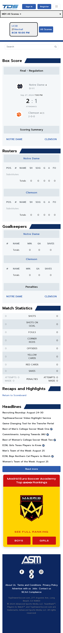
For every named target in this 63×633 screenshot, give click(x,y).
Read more (31, 469)
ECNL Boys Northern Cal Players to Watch (26, 456)
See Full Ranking (32, 531)
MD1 (4, 14)
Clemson (36, 113)
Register (44, 6)
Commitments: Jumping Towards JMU (24, 434)
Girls (44, 540)
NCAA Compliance (32, 592)
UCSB (15, 26)
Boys (19, 540)
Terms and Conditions (29, 585)
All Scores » (14, 14)
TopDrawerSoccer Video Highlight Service (26, 418)
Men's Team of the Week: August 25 (23, 450)
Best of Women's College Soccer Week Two (27, 440)
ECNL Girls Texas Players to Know (21, 445)
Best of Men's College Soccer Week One (25, 429)
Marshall (18, 29)
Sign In (29, 6)
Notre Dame (38, 85)
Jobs (34, 588)
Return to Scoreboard (14, 395)
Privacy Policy (50, 585)
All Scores (46, 29)
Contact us (45, 588)
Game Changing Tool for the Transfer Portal (28, 423)
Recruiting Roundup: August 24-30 (22, 412)
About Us (10, 585)
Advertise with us (21, 588)
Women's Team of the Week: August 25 (25, 461)
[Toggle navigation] (56, 6)
